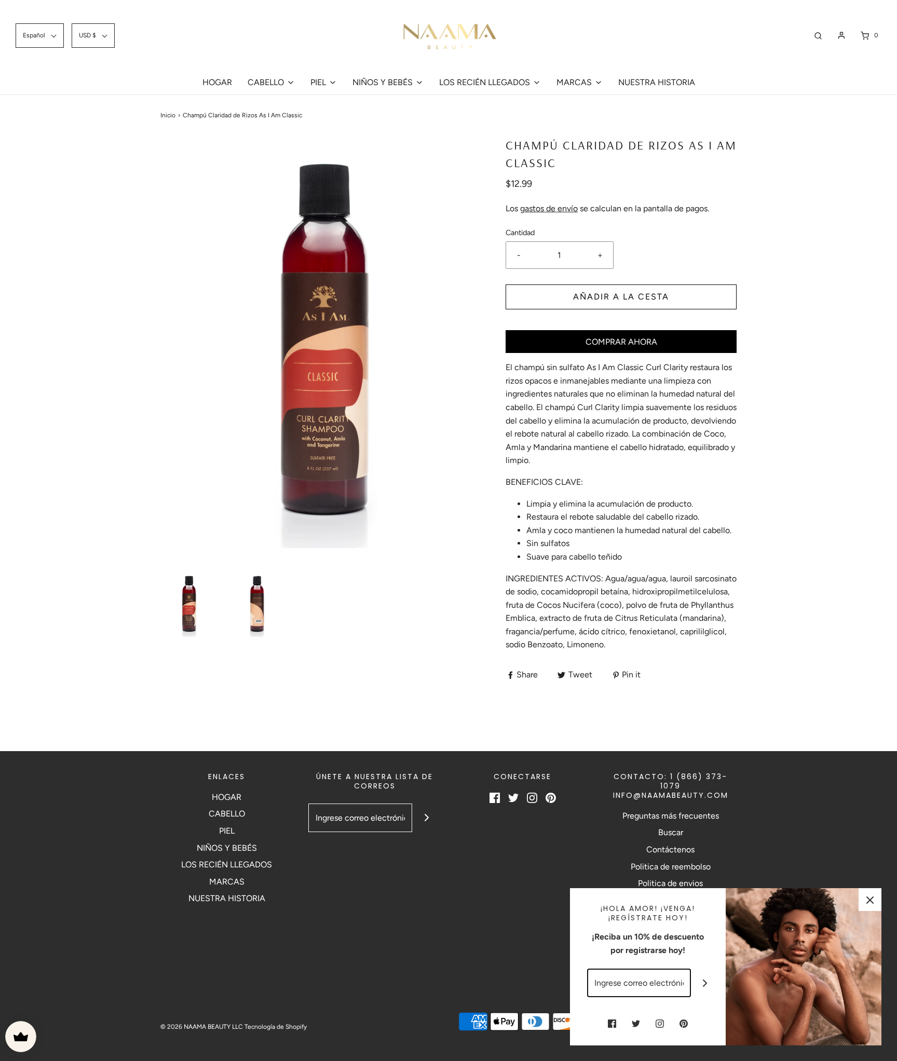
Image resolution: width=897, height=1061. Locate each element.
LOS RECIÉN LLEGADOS (226, 864)
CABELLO (227, 814)
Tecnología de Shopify (275, 1026)
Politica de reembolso (671, 867)
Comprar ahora (621, 342)
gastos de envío (549, 208)
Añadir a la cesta (621, 297)
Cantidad (520, 232)
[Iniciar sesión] (841, 35)
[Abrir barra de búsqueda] (818, 35)
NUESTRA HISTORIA (656, 82)
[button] (189, 604)
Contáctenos (670, 849)
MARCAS (226, 882)
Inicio (167, 115)
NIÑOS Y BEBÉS (227, 848)
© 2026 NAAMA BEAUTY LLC (201, 1026)
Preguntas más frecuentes (670, 816)
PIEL (227, 831)
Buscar (670, 832)
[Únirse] (426, 818)
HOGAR (217, 82)
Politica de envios (670, 883)
